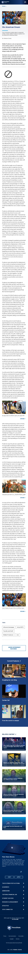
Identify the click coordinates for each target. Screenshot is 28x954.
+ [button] (23, 883)
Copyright (11, 938)
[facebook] (7, 872)
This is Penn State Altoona (11, 883)
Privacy (4, 936)
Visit (9, 877)
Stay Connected (7, 909)
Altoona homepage (8, 627)
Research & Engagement (10, 902)
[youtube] (14, 872)
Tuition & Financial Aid (9, 894)
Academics (5, 887)
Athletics (5, 905)
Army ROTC (20, 627)
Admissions (6, 890)
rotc (17, 635)
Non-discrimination (12, 936)
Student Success (8, 898)
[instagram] (10, 872)
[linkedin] (17, 872)
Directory (17, 938)
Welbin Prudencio (8, 635)
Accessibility (20, 936)
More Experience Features (14, 648)
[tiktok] (21, 872)
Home (3, 6)
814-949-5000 (15, 919)
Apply (18, 877)
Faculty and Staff (8, 631)
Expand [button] (22, 418)
